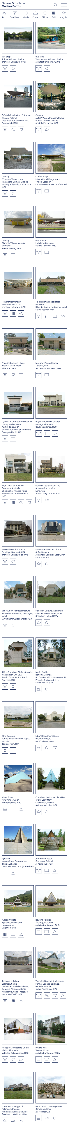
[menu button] (64, 4)
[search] (55, 4)
